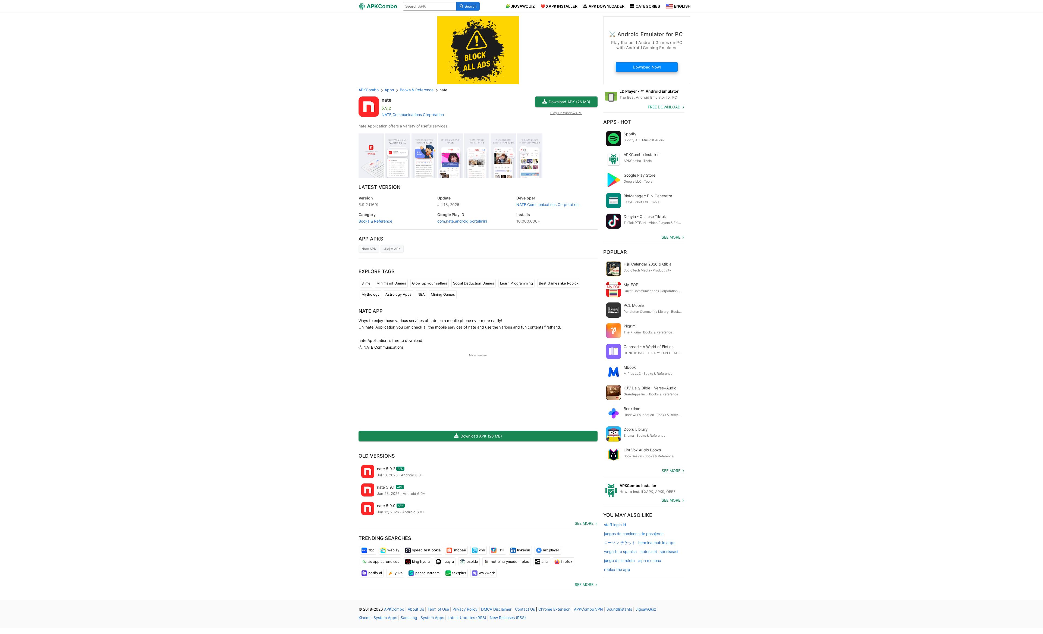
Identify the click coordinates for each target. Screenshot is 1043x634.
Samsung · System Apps (422, 617)
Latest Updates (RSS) (467, 617)
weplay (393, 550)
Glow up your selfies (429, 283)
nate (386, 100)
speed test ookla (426, 550)
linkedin (523, 550)
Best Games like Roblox (559, 283)
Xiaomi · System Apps (378, 617)
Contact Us (525, 609)
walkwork (487, 573)
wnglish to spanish (620, 551)
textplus (459, 573)
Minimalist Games (391, 283)
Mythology (370, 294)
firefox (566, 561)
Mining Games (443, 294)
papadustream (427, 573)
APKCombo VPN (588, 609)
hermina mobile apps (656, 542)
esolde (472, 561)
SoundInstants (619, 609)
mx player (551, 550)
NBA (421, 294)
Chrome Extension (554, 609)
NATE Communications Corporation (413, 114)
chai (545, 561)
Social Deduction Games (473, 283)
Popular (615, 252)
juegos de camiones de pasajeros (633, 533)
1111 (501, 550)
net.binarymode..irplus (510, 561)
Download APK (569, 101)
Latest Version (379, 187)
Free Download (664, 107)
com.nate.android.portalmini (462, 221)
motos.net (648, 551)
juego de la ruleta (619, 560)
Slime (366, 283)
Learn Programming (516, 283)
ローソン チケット (620, 542)
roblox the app (617, 569)
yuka (399, 573)
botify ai (375, 573)
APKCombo (369, 90)
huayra (448, 561)
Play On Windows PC (566, 113)
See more (584, 523)
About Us (416, 609)
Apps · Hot (617, 122)
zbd (371, 550)
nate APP (371, 311)
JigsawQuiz (646, 609)
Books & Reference (375, 221)
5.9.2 (368, 204)
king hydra (421, 561)
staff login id (615, 524)
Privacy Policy (465, 609)
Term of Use (438, 609)
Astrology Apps (398, 294)
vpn (482, 550)
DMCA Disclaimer (496, 609)
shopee (459, 550)
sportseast (669, 551)
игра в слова (649, 560)
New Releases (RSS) (508, 617)
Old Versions (377, 456)
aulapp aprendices (383, 561)
